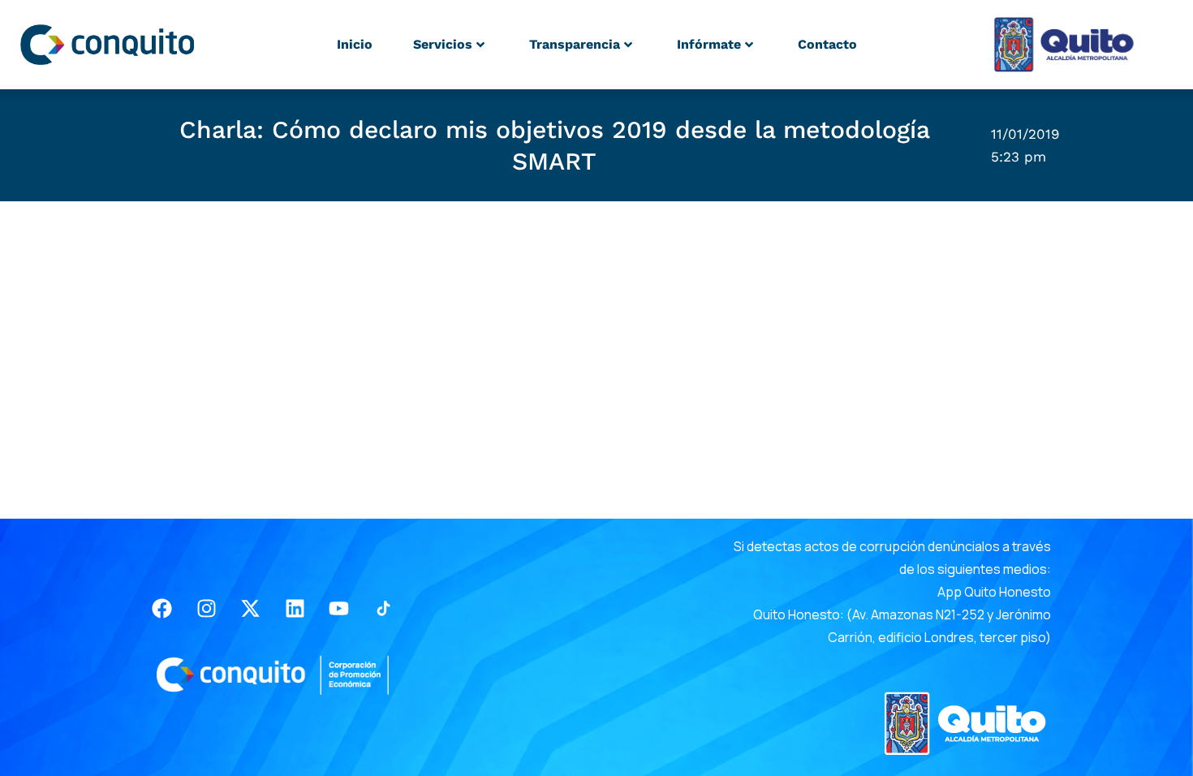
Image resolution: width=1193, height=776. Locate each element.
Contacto (827, 44)
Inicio (355, 44)
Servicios (442, 44)
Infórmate (709, 44)
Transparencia (574, 44)
